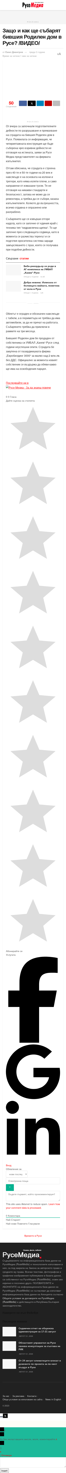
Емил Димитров (14, 52)
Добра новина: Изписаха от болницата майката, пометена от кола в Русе (41, 285)
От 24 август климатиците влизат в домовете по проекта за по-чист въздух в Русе (40, 1363)
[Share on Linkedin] (40, 103)
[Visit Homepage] (33, 5)
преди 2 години (31, 277)
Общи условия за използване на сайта (22, 1399)
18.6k (42, 277)
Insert (4, 1470)
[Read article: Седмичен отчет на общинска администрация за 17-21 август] (9, 1331)
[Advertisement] (33, 14)
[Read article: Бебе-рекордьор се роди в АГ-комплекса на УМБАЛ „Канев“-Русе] (13, 270)
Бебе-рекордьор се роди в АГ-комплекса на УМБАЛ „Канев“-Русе (40, 269)
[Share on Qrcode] (48, 103)
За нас (6, 1396)
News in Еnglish (53, 1399)
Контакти (31, 1396)
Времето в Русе (33, 1235)
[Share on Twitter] (32, 103)
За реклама (18, 1396)
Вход (8, 1165)
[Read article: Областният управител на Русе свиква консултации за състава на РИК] (9, 1346)
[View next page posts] (36, 303)
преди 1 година (31, 293)
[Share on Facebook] (23, 103)
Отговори (6, 1455)
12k (41, 293)
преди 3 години (37, 52)
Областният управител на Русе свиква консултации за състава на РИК (39, 1346)
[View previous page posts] (29, 303)
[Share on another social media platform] (56, 103)
